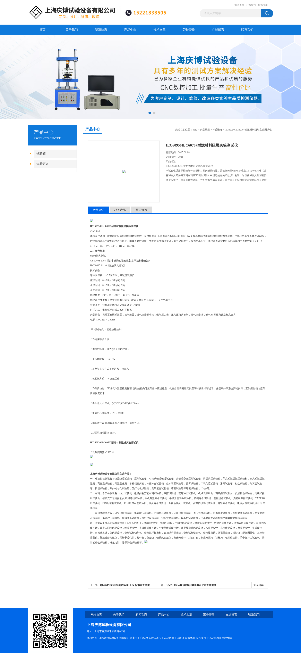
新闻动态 (101, 29)
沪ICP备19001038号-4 (151, 637)
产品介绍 (98, 209)
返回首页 (239, 4)
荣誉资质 (189, 29)
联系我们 (263, 4)
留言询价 (141, 209)
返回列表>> (259, 585)
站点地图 (190, 637)
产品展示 (205, 129)
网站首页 (96, 614)
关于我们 (72, 29)
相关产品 (120, 209)
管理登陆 (227, 637)
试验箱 (41, 153)
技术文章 (159, 29)
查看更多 (42, 164)
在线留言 (251, 4)
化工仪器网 (214, 637)
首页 (42, 29)
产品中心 (130, 29)
